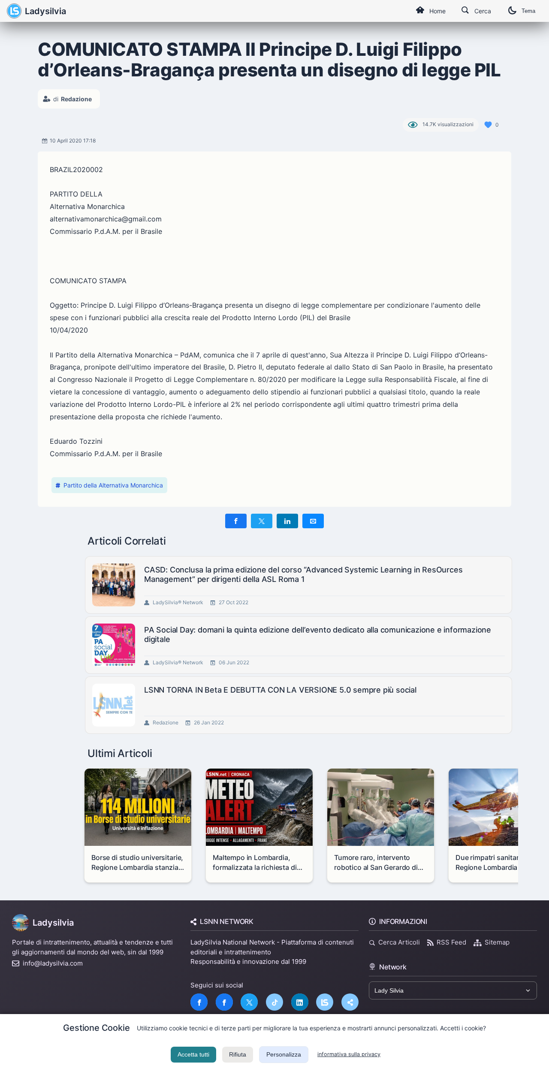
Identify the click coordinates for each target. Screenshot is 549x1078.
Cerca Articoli (399, 942)
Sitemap (497, 942)
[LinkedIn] (299, 1002)
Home (437, 11)
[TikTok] (274, 1002)
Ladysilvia (45, 11)
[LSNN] (324, 1002)
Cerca (482, 11)
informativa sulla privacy (348, 1054)
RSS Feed (451, 942)
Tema (528, 11)
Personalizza (283, 1054)
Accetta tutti (193, 1054)
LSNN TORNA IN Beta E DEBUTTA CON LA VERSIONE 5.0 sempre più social (280, 689)
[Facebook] (199, 1002)
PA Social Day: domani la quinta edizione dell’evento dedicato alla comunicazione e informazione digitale (317, 634)
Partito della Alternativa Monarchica (113, 485)
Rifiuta (237, 1054)
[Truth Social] (350, 1002)
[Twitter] (249, 1002)
